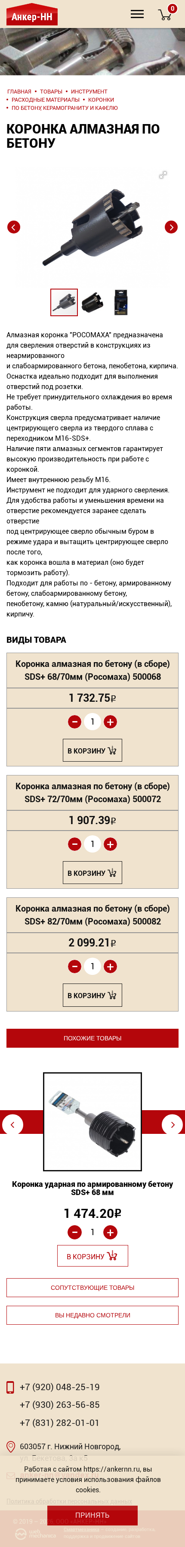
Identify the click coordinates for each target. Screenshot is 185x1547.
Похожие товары (92, 1038)
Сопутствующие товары (92, 1287)
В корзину (86, 751)
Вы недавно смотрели (92, 1315)
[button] (92, 210)
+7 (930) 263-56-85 (60, 1405)
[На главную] (31, 14)
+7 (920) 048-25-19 (60, 1387)
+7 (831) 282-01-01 (60, 1423)
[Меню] (137, 14)
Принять (92, 1515)
